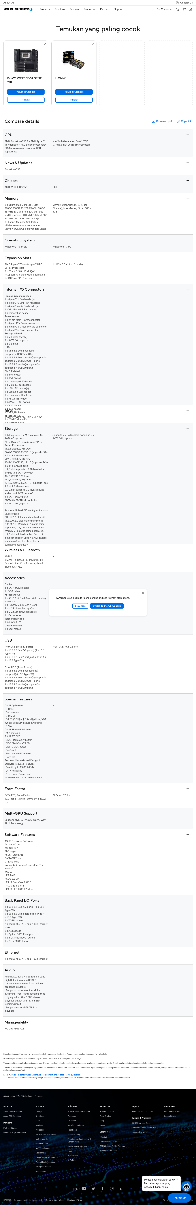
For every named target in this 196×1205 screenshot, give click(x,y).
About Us (8, 2)
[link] (26, 100)
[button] (177, 9)
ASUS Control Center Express (112, 1146)
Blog (102, 1121)
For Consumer (164, 9)
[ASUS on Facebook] (102, 1189)
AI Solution (72, 1160)
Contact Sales (170, 1116)
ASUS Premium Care (141, 1123)
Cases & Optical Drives (45, 1157)
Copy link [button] (186, 121)
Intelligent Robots (43, 1166)
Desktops (40, 1116)
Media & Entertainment (77, 1146)
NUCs (38, 1121)
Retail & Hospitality (76, 1125)
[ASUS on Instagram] (111, 1189)
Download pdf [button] (164, 121)
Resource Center (107, 1111)
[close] (143, 593)
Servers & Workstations (46, 1134)
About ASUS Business (12, 1111)
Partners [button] (104, 9)
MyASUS (103, 1137)
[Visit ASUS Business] (12, 1096)
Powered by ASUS (139, 1132)
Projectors (40, 1130)
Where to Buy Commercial (14, 1132)
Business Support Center (142, 1111)
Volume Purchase (171, 1111)
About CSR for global (12, 1116)
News (102, 1125)
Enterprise (72, 1116)
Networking (40, 1153)
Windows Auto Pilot (108, 1150)
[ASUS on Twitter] (93, 1189)
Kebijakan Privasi (74, 1200)
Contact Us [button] (186, 2)
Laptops (39, 1111)
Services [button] (74, 9)
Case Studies (105, 1116)
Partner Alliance (10, 1128)
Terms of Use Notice (55, 1200)
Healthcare (72, 1130)
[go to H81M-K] (74, 60)
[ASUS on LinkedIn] (75, 1189)
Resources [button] (89, 9)
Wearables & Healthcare (46, 1162)
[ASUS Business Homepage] (17, 9)
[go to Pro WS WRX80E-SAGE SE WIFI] (26, 60)
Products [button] (45, 9)
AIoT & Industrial (43, 1148)
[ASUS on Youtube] (84, 1189)
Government (73, 1155)
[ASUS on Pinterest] (121, 1189)
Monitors (39, 1125)
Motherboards (42, 1139)
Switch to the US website (107, 605)
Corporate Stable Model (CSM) (145, 1128)
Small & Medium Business (79, 1111)
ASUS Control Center (108, 1141)
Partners (7, 1123)
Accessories (41, 1171)
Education (72, 1121)
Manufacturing (74, 1134)
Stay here (80, 605)
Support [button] (118, 9)
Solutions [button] (60, 9)
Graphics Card (42, 1143)
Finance (71, 1151)
